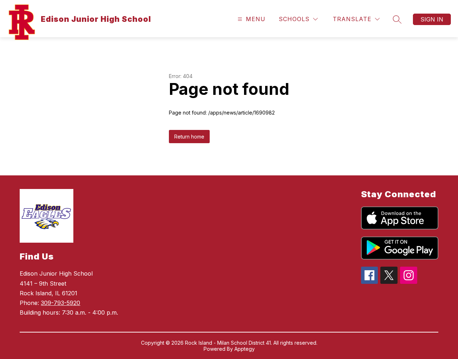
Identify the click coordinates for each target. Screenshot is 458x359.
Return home (189, 137)
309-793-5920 (60, 302)
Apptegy (244, 349)
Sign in (431, 19)
